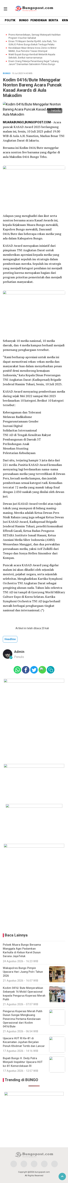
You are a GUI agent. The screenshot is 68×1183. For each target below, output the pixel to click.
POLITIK (10, 20)
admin (19, 651)
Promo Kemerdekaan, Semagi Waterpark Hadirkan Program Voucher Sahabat (34, 36)
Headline (10, 639)
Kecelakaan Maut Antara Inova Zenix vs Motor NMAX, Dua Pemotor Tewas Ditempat (32, 49)
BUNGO (24, 20)
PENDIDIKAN (38, 20)
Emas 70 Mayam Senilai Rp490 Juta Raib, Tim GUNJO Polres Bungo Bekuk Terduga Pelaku (32, 43)
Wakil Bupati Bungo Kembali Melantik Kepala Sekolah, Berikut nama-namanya (31, 56)
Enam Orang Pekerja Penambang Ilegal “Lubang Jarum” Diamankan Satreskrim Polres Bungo (33, 63)
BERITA (53, 20)
